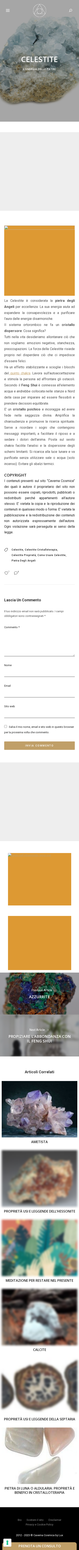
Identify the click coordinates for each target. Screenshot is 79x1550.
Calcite (39, 1349)
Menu (7, 10)
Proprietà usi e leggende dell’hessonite (39, 1211)
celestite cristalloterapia (41, 549)
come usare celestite (51, 555)
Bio (20, 1519)
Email (7, 685)
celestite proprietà (24, 555)
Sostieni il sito (35, 1519)
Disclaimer (54, 1519)
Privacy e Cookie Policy (39, 1524)
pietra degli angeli (24, 560)
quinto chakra (19, 373)
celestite (17, 549)
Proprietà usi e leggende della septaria (39, 1419)
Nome (8, 665)
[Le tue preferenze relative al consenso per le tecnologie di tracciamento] (7, 1543)
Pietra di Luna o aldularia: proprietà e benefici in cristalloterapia (40, 1490)
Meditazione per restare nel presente (39, 1280)
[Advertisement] (39, 171)
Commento (12, 627)
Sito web (9, 706)
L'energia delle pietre (39, 69)
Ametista (39, 1142)
